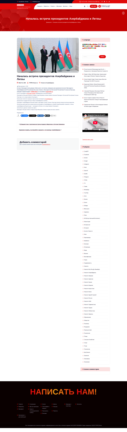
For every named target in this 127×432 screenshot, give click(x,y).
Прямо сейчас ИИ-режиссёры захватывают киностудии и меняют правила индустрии (95, 75)
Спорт (85, 342)
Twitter (85, 186)
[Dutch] (99, 44)
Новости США (87, 301)
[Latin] (93, 46)
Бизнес (86, 199)
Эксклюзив (86, 361)
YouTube (86, 192)
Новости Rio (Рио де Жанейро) (92, 269)
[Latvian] (95, 46)
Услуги (52, 6)
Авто (85, 196)
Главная (39, 6)
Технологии (87, 349)
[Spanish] (85, 48)
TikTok (85, 180)
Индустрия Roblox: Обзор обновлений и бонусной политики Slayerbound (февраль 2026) (94, 86)
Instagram (86, 164)
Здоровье (86, 212)
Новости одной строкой (90, 295)
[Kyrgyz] (92, 46)
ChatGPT (86, 151)
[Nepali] (100, 46)
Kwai (85, 167)
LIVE (94, 6)
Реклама (44, 413)
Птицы (85, 336)
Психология (87, 333)
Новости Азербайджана (47, 82)
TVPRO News (34, 91)
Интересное (87, 224)
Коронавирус (87, 237)
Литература (87, 247)
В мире (86, 205)
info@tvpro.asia (36, 1)
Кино (85, 234)
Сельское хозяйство (89, 339)
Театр (85, 346)
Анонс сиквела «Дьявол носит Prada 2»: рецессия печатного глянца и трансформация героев (96, 99)
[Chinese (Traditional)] (95, 44)
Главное (21, 404)
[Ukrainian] (92, 48)
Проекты (55, 410)
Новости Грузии (88, 282)
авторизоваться (46, 144)
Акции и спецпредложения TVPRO (34, 411)
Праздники (86, 326)
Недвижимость (88, 263)
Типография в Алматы (45, 407)
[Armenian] (87, 44)
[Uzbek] (93, 48)
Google (86, 161)
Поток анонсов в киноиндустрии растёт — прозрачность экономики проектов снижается (96, 70)
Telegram (86, 176)
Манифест (21, 409)
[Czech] (97, 44)
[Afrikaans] (83, 44)
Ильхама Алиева (31, 93)
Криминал (86, 240)
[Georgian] (105, 44)
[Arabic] (85, 44)
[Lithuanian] (97, 46)
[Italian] (88, 46)
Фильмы (55, 406)
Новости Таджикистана (90, 304)
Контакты (79, 404)
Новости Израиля (88, 285)
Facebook (86, 154)
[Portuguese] (105, 46)
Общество (86, 320)
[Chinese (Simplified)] (93, 44)
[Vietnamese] (95, 48)
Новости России (88, 298)
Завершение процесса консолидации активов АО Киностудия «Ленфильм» (95, 105)
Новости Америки (88, 275)
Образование (87, 317)
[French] (104, 44)
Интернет (86, 228)
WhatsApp (86, 189)
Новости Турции (88, 307)
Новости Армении (88, 279)
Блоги (85, 202)
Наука (85, 259)
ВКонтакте (86, 208)
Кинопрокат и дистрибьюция (22, 416)
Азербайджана (48, 98)
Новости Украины (88, 314)
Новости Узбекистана (89, 310)
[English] (100, 44)
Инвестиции (87, 221)
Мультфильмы (87, 256)
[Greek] (85, 46)
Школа (55, 404)
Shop (70, 6)
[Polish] (104, 46)
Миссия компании (34, 406)
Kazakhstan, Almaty (23, 1)
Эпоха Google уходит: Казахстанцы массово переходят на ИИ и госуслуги (95, 80)
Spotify (85, 173)
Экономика (87, 358)
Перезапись (45, 410)
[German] (83, 46)
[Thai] (88, 48)
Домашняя (49, 22)
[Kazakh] (90, 46)
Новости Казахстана (89, 288)
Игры (85, 215)
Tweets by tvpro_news (87, 139)
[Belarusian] (90, 44)
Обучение (59, 6)
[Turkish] (90, 48)
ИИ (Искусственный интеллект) (92, 218)
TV (84, 183)
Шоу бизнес (87, 352)
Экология (86, 355)
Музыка (86, 253)
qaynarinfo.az (49, 91)
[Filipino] (102, 44)
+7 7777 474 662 (105, 6)
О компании (33, 404)
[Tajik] (87, 48)
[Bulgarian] (92, 44)
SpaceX (86, 170)
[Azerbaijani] (88, 44)
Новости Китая (87, 291)
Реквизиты (21, 406)
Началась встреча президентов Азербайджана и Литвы (67, 22)
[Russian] (83, 48)
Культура (86, 243)
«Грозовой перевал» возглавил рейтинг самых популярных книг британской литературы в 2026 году (94, 92)
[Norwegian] (102, 46)
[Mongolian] (99, 46)
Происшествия (88, 330)
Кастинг (65, 6)
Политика (86, 323)
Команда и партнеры (68, 405)
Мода (85, 250)
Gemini (86, 157)
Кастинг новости (88, 231)
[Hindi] (87, 46)
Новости (46, 6)
